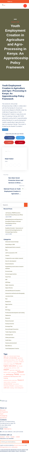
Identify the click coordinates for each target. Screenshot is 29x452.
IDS (17, 366)
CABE (22, 360)
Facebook (10, 137)
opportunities (12, 370)
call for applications (8, 361)
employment (6, 363)
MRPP (6, 370)
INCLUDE (20, 366)
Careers (7, 255)
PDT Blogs (7, 309)
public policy (14, 380)
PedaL (16, 374)
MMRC (18, 367)
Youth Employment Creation (12, 348)
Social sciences (16, 384)
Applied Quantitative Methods (9, 360)
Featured (18, 364)
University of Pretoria (19, 385)
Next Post (22, 185)
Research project (9, 321)
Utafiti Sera (8, 340)
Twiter (21, 137)
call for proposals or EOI (11, 252)
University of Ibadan (9, 386)
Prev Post (5, 174)
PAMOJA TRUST (7, 372)
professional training (7, 380)
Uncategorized (9, 334)
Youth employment (19, 387)
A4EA (5, 356)
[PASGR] (3, 5)
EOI (14, 364)
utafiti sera (6, 387)
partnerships (14, 372)
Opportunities (8, 304)
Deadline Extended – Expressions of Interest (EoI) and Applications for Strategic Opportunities (14, 230)
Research (7, 318)
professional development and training (12, 377)
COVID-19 (21, 361)
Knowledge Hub (3, 415)
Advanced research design (11, 241)
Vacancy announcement (11, 343)
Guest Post (8, 276)
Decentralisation (9, 263)
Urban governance (9, 337)
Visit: (6, 161)
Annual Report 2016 (10, 244)
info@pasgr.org (7, 429)
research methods (7, 382)
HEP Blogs (7, 282)
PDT (6, 307)
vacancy (12, 387)
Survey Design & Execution (11, 329)
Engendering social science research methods (14, 267)
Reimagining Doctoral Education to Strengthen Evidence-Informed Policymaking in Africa (13, 221)
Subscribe (25, 441)
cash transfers (15, 361)
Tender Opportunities (10, 332)
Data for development (10, 261)
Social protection (9, 323)
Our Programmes (4, 412)
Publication (8, 315)
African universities (10, 358)
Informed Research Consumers (12, 290)
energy (11, 363)
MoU (6, 298)
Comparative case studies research (14, 258)
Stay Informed (3, 417)
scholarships (13, 382)
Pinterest (21, 142)
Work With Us (8, 345)
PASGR (20, 372)
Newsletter (8, 301)
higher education (10, 366)
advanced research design (14, 356)
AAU (8, 356)
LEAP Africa (14, 367)
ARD (19, 360)
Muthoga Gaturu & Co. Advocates (8, 447)
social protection (8, 384)
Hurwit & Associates (19, 445)
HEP (6, 279)
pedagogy (9, 374)
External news (8, 271)
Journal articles (9, 296)
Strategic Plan (8, 326)
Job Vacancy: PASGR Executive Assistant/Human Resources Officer (14, 213)
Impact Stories (9, 287)
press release (22, 374)
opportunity (17, 370)
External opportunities (11, 274)
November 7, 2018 (15, 22)
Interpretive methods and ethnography (14, 293)
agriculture (20, 358)
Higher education (9, 285)
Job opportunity (7, 367)
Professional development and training (14, 312)
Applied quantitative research (12, 247)
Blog (6, 250)
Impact (1, 413)
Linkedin (9, 142)
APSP (16, 360)
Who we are (2, 410)
